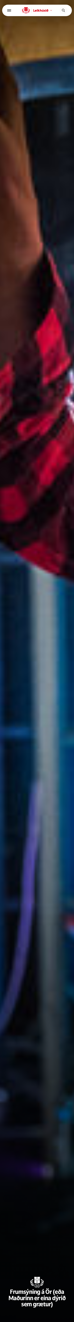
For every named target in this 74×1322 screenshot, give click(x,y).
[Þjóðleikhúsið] (9, 10)
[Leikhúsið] (26, 10)
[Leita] (63, 10)
